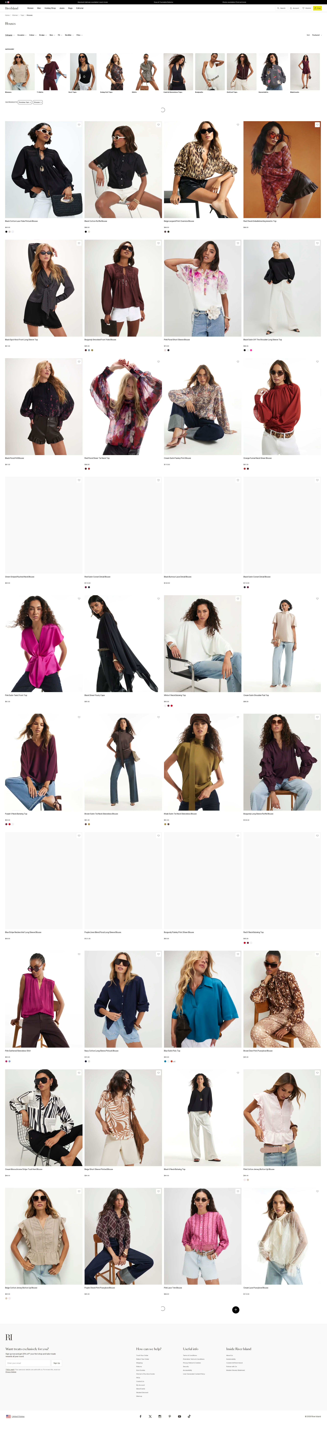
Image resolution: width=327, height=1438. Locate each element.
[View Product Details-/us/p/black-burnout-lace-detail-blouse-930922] (202, 525)
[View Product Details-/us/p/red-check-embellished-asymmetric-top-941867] (282, 169)
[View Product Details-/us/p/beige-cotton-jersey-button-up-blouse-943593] (44, 1236)
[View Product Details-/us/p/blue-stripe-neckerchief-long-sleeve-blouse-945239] (44, 880)
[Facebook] (140, 1416)
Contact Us (140, 1381)
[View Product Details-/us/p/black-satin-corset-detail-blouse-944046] (282, 525)
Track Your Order (142, 1355)
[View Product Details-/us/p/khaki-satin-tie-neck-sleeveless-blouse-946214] (202, 762)
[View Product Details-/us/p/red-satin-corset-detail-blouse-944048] (123, 525)
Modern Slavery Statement (235, 1370)
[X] (150, 1416)
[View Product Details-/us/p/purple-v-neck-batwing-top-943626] (44, 762)
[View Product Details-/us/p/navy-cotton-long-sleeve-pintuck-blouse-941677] (123, 999)
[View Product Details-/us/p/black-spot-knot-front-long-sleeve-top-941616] (44, 288)
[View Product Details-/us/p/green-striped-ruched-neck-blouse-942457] (44, 525)
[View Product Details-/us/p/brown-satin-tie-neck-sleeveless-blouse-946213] (123, 762)
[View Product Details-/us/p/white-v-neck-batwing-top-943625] (202, 643)
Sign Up (57, 1363)
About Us (229, 1355)
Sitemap (139, 1396)
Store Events (140, 1389)
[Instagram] (160, 1416)
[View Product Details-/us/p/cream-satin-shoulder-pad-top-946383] (282, 643)
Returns (139, 1366)
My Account (140, 1385)
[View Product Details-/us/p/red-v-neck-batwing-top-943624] (282, 880)
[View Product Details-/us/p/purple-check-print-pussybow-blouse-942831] (123, 1236)
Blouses (37, 102)
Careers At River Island (234, 1363)
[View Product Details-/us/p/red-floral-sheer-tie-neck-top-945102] (123, 406)
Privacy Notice (11, 1372)
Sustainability (231, 1359)
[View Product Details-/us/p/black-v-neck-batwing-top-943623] (202, 1117)
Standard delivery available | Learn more (93, 2)
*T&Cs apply (10, 1370)
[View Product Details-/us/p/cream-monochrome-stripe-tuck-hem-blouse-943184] (44, 1117)
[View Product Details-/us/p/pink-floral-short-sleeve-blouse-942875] (202, 288)
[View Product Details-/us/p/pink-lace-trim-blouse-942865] (202, 1236)
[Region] (8, 2)
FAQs (138, 1378)
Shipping (139, 1363)
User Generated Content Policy (194, 1374)
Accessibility (187, 1370)
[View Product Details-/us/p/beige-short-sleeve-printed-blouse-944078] (123, 1117)
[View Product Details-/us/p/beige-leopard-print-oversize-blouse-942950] (202, 169)
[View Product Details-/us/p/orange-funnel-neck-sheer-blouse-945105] (282, 406)
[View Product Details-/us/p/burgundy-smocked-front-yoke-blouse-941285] (123, 288)
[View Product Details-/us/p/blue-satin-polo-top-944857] (202, 999)
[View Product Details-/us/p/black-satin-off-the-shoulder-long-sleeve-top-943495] (282, 288)
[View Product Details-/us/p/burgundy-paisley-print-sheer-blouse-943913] (202, 880)
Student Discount (142, 1392)
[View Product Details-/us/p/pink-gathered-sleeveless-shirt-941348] (44, 999)
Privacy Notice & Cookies (192, 1363)
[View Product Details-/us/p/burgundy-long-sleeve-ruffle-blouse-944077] (282, 762)
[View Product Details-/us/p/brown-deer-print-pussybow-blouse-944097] (282, 999)
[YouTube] (179, 1416)
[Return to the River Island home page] (13, 8)
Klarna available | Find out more (234, 2)
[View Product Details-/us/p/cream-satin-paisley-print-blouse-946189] (202, 406)
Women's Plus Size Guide (145, 1374)
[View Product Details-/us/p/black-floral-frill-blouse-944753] (44, 406)
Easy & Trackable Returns (163, 2)
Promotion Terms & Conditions (193, 1359)
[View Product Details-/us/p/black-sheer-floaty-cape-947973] (123, 643)
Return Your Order (142, 1359)
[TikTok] (189, 1416)
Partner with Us (231, 1366)
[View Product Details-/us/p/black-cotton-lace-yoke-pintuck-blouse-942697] (44, 169)
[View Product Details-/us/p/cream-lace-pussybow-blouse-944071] (282, 1236)
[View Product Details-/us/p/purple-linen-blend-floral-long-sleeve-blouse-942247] (123, 880)
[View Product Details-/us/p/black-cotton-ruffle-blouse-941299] (123, 169)
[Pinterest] (169, 1416)
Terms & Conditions (190, 1355)
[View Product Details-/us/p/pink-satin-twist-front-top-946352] (44, 643)
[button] (44, 226)
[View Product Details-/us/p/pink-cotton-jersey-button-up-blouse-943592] (282, 1117)
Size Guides (140, 1370)
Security (186, 1366)
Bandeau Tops (24, 102)
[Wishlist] (79, 124)
